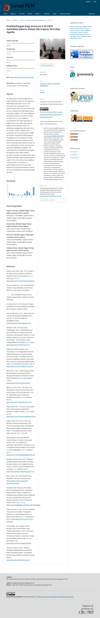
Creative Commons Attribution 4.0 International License (54, 597)
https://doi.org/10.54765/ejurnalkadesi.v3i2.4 (21, 416)
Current (21, 14)
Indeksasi (73, 34)
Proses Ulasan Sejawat (79, 29)
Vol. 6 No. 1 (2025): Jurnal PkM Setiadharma (33, 20)
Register (13, 14)
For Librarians (74, 158)
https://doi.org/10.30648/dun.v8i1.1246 (19, 402)
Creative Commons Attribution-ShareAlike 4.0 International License (51, 114)
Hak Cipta (80, 34)
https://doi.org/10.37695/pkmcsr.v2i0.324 (19, 366)
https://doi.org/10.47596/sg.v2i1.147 (17, 345)
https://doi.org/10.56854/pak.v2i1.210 (18, 323)
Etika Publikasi (85, 30)
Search (29, 14)
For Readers (73, 152)
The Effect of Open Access (54, 179)
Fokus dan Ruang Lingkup (78, 26)
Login (54, 14)
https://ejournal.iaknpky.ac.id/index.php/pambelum (23, 505)
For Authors (73, 155)
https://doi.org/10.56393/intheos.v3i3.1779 (20, 471)
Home (5, 14)
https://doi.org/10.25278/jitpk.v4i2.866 (18, 543)
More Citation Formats (48, 200)
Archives (47, 14)
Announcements (65, 14)
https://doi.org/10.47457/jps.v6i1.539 (21, 77)
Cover (80, 38)
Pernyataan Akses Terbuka (79, 32)
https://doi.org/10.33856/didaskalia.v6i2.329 (20, 455)
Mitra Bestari (80, 28)
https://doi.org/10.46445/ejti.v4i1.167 (18, 560)
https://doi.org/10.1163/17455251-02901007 (20, 281)
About (37, 14)
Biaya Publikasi (82, 36)
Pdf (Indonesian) (48, 65)
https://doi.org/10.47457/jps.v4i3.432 (18, 383)
